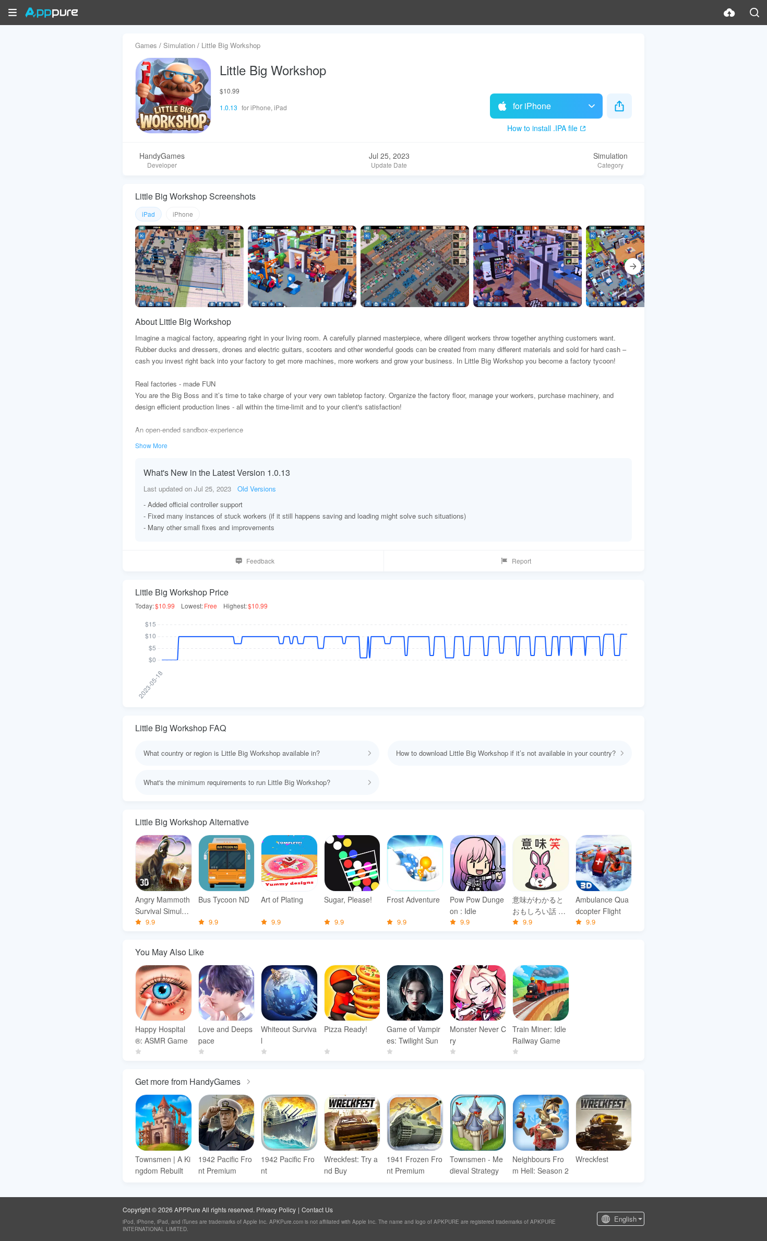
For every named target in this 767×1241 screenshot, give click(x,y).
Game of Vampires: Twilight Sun (413, 1035)
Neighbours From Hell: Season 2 (540, 1165)
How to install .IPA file (542, 128)
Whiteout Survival (289, 1035)
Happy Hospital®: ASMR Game (161, 1035)
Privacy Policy (276, 1209)
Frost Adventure (413, 899)
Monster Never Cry (478, 1035)
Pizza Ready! (345, 1029)
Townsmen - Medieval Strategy (476, 1165)
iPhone (183, 213)
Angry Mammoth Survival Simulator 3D (162, 905)
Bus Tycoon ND (223, 899)
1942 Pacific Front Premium (225, 1165)
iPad (148, 213)
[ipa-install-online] (729, 12)
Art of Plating (282, 899)
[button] (12, 12)
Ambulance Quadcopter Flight (602, 905)
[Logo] (51, 12)
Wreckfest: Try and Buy (351, 1165)
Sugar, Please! (348, 899)
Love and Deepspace (225, 1035)
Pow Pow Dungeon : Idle (477, 905)
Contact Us (317, 1209)
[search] (754, 12)
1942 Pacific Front (288, 1165)
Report (521, 560)
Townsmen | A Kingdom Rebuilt (162, 1165)
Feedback (260, 560)
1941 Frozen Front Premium (414, 1165)
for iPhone (532, 106)
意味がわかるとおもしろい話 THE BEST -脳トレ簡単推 (540, 905)
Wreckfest (592, 1159)
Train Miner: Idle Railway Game (539, 1035)
